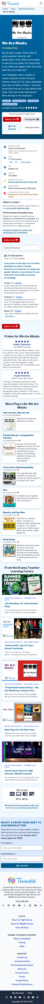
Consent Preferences (22, 984)
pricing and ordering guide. (18, 208)
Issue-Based (33, 101)
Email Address (8, 854)
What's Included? (22, 938)
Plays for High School (22, 920)
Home (5, 9)
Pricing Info (31, 119)
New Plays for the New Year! (20, 729)
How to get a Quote (32, 127)
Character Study (19, 101)
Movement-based (9, 104)
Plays (13, 9)
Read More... (10, 316)
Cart (30, 993)
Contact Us (22, 957)
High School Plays (26, 9)
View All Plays (22, 927)
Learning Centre (22, 961)
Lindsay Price (11, 48)
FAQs (22, 946)
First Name (7, 843)
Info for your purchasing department (22, 808)
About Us (22, 969)
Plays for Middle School (22, 924)
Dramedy (6, 101)
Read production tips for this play (22, 182)
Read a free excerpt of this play (22, 188)
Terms (22, 976)
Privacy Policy (22, 973)
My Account (18, 993)
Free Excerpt (12, 127)
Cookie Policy (22, 980)
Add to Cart (10, 119)
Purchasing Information (22, 965)
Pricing (22, 942)
